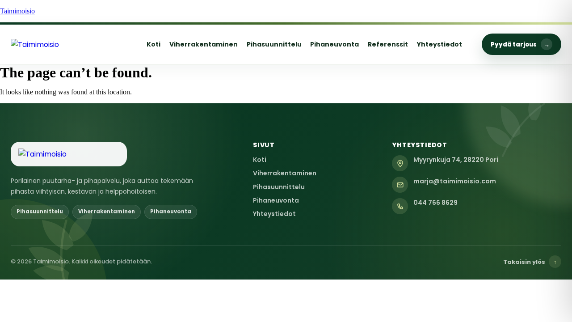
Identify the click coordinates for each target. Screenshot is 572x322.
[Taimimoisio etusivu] (69, 44)
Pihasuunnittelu (274, 44)
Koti (153, 44)
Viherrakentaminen (203, 44)
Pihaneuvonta (334, 44)
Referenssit (388, 44)
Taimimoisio (17, 11)
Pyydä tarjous (520, 44)
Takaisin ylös (530, 262)
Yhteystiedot (439, 44)
